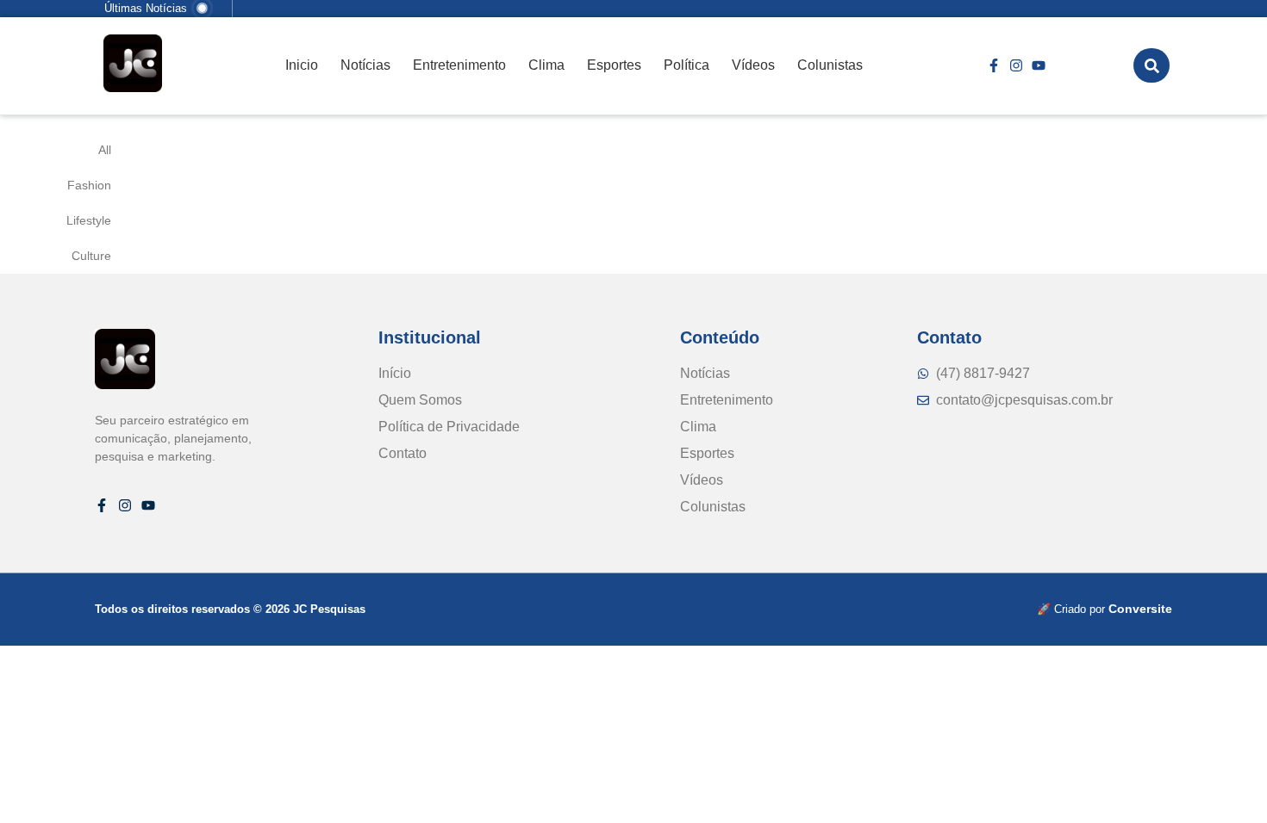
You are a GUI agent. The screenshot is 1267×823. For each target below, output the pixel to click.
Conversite (1140, 609)
